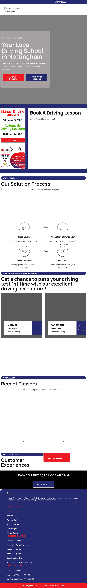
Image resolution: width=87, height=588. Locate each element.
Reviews (10, 516)
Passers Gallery (13, 520)
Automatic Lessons (57, 326)
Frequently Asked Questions (18, 545)
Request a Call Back (15, 549)
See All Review (55, 459)
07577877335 (60, 2)
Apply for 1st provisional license (19, 562)
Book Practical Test (14, 558)
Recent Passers (19, 383)
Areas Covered (13, 524)
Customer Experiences (15, 462)
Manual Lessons (12, 326)
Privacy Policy (12, 533)
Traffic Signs (12, 529)
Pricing (9, 511)
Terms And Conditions (15, 540)
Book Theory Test (14, 554)
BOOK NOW (42, 484)
